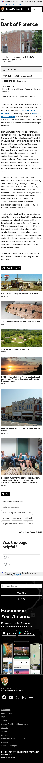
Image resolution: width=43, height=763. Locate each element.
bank (31, 523)
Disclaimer (5, 735)
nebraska (17, 518)
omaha (6, 518)
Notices (4, 720)
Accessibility (6, 710)
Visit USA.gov (8, 758)
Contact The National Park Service (14, 724)
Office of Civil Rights (9, 746)
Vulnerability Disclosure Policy (13, 738)
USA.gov (4, 742)
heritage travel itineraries (13, 501)
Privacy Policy (6, 713)
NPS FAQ (4, 728)
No (9, 564)
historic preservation (11, 507)
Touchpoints (17, 574)
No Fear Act (5, 731)
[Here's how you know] (21, 3)
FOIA (3, 717)
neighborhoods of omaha (14, 523)
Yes (9, 557)
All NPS (21, 599)
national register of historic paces (17, 512)
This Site (21, 593)
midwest (28, 518)
